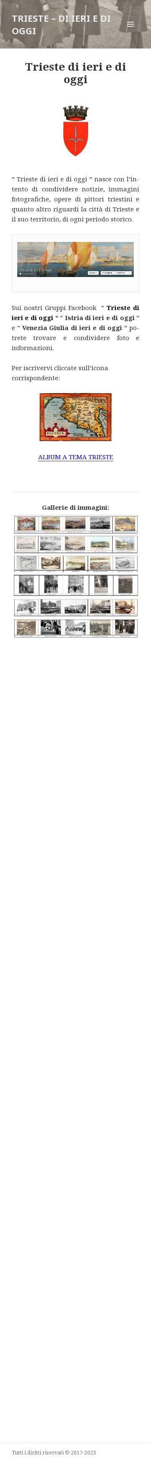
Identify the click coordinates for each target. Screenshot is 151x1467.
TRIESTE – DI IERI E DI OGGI (61, 24)
